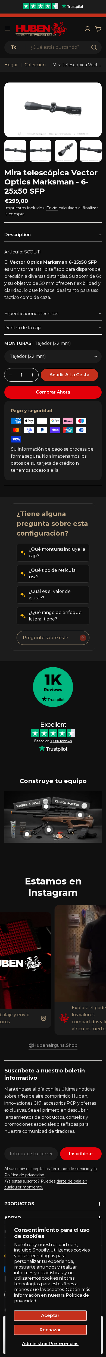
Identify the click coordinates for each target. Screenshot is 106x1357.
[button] (53, 235)
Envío (52, 208)
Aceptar (50, 1315)
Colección (35, 64)
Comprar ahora (53, 392)
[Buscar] (94, 47)
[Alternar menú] (7, 29)
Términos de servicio (70, 1168)
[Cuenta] (87, 29)
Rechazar (50, 1329)
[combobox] (53, 47)
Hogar (11, 64)
